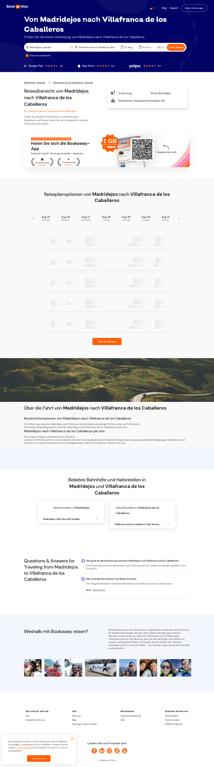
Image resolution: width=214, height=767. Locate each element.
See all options (107, 341)
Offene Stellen (171, 716)
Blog (74, 720)
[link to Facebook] (94, 750)
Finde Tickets (176, 47)
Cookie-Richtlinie (24, 747)
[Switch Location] (71, 47)
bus (123, 442)
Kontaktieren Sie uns (35, 720)
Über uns (76, 716)
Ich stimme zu (38, 758)
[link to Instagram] (109, 750)
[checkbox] (27, 55)
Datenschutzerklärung (131, 716)
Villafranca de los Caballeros (68, 82)
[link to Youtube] (124, 750)
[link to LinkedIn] (102, 750)
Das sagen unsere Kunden (84, 724)
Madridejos (30, 82)
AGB (122, 720)
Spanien (41, 82)
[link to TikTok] (117, 750)
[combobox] (47, 47)
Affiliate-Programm (174, 724)
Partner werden (172, 720)
